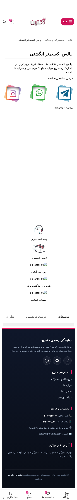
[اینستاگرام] (67, 360)
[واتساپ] (47, 360)
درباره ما (67, 385)
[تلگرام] (57, 360)
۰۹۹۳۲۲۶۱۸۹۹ (48, 421)
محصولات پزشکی (54, 39)
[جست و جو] (4, 21)
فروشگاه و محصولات (61, 379)
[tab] (64, 316)
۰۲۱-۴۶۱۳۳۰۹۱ (50, 415)
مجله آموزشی (65, 397)
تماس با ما (66, 391)
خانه (70, 39)
